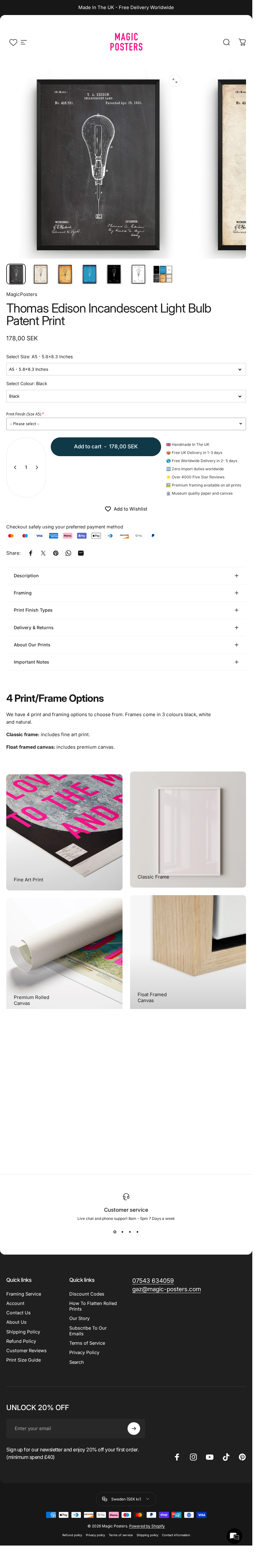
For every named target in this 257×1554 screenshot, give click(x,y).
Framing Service (23, 1294)
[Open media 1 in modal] (175, 80)
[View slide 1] (115, 1232)
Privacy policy (95, 1535)
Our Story (79, 1318)
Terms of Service (87, 1343)
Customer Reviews (26, 1350)
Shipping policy (147, 1535)
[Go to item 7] (162, 274)
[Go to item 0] (16, 274)
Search (76, 1362)
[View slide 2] (122, 1232)
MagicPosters (21, 294)
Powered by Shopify (147, 1526)
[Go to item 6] (138, 274)
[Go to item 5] (113, 274)
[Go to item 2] (40, 274)
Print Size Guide (23, 1360)
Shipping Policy (23, 1332)
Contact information (176, 1535)
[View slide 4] (137, 1232)
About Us (16, 1322)
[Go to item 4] (89, 274)
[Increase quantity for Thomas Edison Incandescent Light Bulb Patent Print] (38, 467)
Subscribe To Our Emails (88, 1331)
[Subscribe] (134, 1428)
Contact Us (18, 1313)
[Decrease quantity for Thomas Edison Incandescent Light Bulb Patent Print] (14, 467)
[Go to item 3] (65, 274)
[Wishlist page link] (13, 42)
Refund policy (72, 1535)
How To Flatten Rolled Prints (93, 1306)
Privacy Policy (84, 1352)
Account (15, 1303)
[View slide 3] (130, 1232)
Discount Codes (86, 1294)
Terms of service (121, 1535)
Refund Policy (21, 1341)
